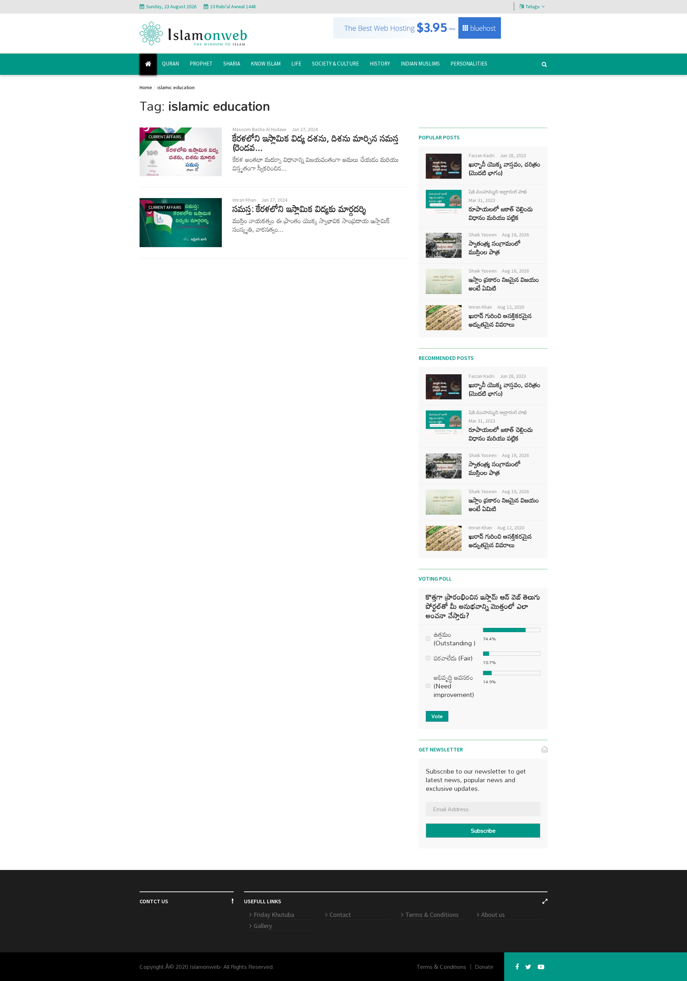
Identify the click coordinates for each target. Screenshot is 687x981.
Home (146, 87)
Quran (170, 63)
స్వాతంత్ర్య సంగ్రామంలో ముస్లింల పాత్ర (495, 247)
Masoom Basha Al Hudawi (259, 129)
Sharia (231, 63)
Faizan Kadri (481, 155)
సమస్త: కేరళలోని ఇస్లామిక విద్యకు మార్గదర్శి (299, 208)
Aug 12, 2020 (510, 307)
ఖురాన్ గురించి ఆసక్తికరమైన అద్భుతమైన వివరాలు (500, 320)
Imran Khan (244, 200)
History (380, 63)
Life (296, 63)
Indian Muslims (420, 63)
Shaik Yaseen (483, 234)
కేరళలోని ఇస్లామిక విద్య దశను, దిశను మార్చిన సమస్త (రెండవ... (316, 142)
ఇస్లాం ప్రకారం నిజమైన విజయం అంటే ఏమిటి (504, 283)
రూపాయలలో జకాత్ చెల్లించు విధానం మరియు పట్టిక (501, 213)
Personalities (468, 63)
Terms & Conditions (432, 914)
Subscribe (483, 830)
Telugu (533, 6)
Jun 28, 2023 (513, 155)
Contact (340, 914)
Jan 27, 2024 (305, 129)
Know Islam (266, 63)
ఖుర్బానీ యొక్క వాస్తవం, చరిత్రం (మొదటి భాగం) (504, 168)
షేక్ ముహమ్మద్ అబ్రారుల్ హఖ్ (498, 191)
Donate (484, 967)
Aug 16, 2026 (515, 234)
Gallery (263, 926)
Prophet (201, 63)
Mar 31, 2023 (482, 200)
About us (493, 914)
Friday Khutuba (274, 914)
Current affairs (164, 136)
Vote (437, 716)
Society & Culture (335, 63)
